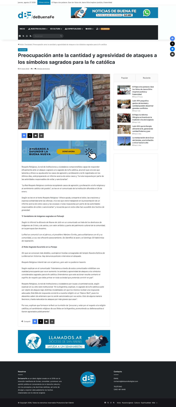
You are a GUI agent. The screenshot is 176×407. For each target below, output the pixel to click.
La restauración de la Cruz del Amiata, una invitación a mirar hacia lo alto (143, 140)
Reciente (146, 78)
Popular (124, 78)
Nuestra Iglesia (38, 29)
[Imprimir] (41, 135)
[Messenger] (172, 49)
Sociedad (28, 44)
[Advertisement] (135, 172)
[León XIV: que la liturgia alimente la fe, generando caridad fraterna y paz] (124, 129)
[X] (29, 135)
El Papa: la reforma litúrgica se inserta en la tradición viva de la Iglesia (142, 117)
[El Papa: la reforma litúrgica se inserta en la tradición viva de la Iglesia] (124, 118)
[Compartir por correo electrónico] (35, 135)
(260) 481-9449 (119, 389)
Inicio (22, 29)
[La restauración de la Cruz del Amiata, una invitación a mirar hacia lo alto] (124, 141)
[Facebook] (24, 135)
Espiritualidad (74, 29)
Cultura (56, 29)
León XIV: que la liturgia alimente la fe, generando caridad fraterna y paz (142, 128)
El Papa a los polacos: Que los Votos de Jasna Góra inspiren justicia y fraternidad (82, 2)
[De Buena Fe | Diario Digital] (36, 15)
